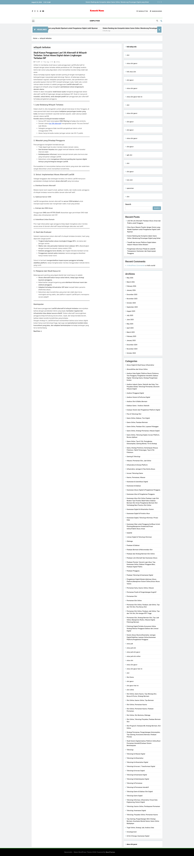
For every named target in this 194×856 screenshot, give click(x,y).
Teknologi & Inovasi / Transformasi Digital (141, 766)
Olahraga (130, 541)
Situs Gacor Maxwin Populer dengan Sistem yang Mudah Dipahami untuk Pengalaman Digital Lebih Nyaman (143, 229)
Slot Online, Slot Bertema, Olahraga (138, 715)
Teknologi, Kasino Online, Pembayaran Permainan (143, 806)
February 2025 (131, 336)
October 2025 (131, 303)
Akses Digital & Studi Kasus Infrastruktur (140, 365)
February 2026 (131, 286)
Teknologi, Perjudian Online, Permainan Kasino (142, 815)
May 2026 (130, 278)
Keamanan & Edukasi (134, 486)
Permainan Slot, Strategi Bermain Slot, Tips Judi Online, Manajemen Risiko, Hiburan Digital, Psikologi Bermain (143, 620)
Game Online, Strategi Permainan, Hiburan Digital (143, 431)
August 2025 (131, 311)
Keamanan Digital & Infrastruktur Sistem (140, 509)
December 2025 (132, 294)
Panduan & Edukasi (133, 545)
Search (128, 204)
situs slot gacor (132, 63)
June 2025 (130, 319)
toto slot (130, 180)
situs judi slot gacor (133, 652)
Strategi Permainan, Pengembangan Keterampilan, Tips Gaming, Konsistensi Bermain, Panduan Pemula (143, 734)
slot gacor (130, 80)
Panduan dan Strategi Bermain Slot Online (141, 554)
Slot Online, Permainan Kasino (137, 705)
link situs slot (131, 72)
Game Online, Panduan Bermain (137, 422)
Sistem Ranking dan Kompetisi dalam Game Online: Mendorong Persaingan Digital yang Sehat (107, 28)
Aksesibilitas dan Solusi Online (137, 369)
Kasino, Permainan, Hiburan (136, 477)
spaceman (130, 188)
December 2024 (132, 345)
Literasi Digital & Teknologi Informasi (139, 537)
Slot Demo (130, 677)
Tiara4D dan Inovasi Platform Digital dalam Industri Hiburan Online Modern (124, 2)
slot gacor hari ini (133, 686)
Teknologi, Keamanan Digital (136, 810)
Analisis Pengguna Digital (135, 393)
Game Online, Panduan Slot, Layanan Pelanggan (143, 426)
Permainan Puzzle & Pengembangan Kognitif (141, 592)
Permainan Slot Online (134, 600)
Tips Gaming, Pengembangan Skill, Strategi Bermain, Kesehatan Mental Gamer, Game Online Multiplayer (143, 821)
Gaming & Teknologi (133, 456)
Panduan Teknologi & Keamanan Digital (140, 575)
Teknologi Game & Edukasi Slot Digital (140, 791)
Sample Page (95, 21)
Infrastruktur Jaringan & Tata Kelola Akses (141, 469)
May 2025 (130, 324)
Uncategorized (131, 832)
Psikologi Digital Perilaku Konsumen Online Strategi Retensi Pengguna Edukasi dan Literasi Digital (142, 628)
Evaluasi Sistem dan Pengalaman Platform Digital (143, 410)
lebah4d (129, 533)
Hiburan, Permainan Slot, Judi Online (139, 461)
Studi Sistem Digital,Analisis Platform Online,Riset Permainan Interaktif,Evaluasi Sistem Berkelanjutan (143, 743)
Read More (37, 331)
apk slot (129, 155)
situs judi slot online (133, 656)
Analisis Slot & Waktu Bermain (137, 401)
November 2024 (132, 349)
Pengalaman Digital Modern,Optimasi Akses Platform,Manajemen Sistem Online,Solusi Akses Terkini (143, 581)
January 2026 (131, 290)
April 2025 (130, 328)
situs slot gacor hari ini (134, 97)
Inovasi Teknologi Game (135, 473)
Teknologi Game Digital (134, 796)
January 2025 (131, 340)
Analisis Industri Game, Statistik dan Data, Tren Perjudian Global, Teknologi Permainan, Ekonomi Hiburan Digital (143, 387)
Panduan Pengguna (133, 571)
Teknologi (130, 750)
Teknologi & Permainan (134, 783)
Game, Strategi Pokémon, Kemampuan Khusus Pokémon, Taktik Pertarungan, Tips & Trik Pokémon (142, 450)
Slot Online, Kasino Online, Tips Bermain (140, 700)
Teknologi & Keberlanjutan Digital (138, 779)
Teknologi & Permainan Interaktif (138, 787)
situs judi (130, 644)
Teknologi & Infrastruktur (135, 758)
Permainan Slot (132, 596)
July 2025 (130, 315)
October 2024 (131, 353)
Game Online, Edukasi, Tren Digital (138, 418)
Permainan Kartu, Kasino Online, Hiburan (140, 588)
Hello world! (151, 265)
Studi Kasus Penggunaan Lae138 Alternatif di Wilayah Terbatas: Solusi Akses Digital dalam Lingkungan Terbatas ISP (60, 55)
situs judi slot (131, 648)
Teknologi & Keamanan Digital (137, 775)
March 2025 (131, 332)
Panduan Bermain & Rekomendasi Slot (139, 550)
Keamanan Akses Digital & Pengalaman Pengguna (143, 490)
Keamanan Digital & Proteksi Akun (138, 513)
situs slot (130, 660)
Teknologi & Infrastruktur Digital (137, 762)
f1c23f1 (37, 62)
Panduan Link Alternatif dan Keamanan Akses (142, 558)
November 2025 (132, 299)
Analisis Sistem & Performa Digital (138, 397)
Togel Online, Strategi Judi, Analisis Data (140, 828)
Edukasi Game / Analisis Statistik (138, 406)
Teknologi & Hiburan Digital (136, 754)
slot (128, 55)
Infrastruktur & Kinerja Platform (137, 465)
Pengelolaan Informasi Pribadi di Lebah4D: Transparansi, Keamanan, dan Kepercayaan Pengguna (141, 251)
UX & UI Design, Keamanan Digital (138, 836)
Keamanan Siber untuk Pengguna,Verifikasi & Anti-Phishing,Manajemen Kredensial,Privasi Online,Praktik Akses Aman (143, 526)
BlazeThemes (110, 852)
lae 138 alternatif (55, 123)
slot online (130, 690)
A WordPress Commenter (135, 265)
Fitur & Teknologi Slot (134, 414)
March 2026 (131, 282)
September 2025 (132, 307)
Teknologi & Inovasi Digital (136, 771)
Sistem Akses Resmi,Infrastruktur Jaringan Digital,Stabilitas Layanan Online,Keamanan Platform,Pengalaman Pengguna (141, 637)
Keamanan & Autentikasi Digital (137, 482)
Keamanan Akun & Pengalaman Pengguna (141, 494)
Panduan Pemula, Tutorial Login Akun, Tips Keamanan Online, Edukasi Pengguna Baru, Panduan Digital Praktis (141, 564)
